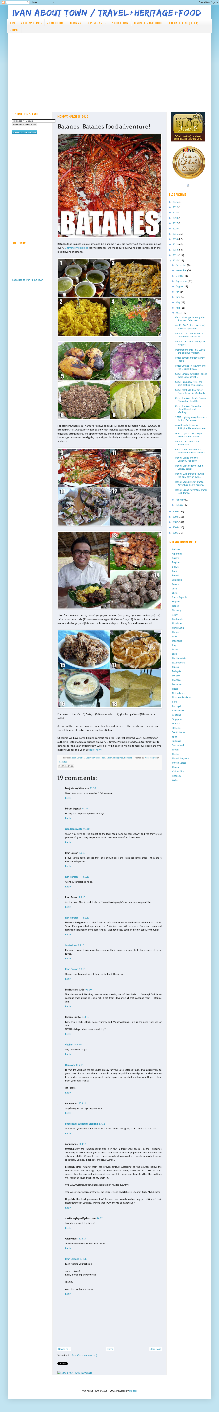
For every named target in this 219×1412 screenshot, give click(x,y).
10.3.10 (85, 1017)
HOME (12, 23)
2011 (175, 255)
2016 (175, 229)
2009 (175, 511)
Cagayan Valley (93, 758)
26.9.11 (82, 1103)
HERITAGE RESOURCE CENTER (148, 23)
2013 (175, 244)
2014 (175, 239)
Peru (174, 702)
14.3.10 (77, 1044)
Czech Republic (179, 597)
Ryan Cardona (72, 1259)
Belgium (176, 562)
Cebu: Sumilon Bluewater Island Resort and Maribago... (188, 409)
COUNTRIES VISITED (96, 23)
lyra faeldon (71, 945)
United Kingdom (180, 758)
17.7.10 (79, 1065)
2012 (175, 250)
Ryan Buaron (71, 969)
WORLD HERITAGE (120, 23)
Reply (68, 798)
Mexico (176, 676)
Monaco (176, 680)
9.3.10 (93, 788)
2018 (175, 218)
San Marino (178, 710)
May (178, 302)
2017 (175, 223)
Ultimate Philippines (76, 248)
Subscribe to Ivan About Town (27, 280)
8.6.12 (100, 1218)
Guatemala (177, 619)
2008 (175, 517)
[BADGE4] (189, 182)
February (180, 500)
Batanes (80, 758)
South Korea (178, 732)
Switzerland (178, 745)
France (175, 606)
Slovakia (176, 723)
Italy (174, 645)
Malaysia (176, 671)
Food (103, 758)
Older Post (155, 1349)
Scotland (176, 715)
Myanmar (177, 684)
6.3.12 (102, 1124)
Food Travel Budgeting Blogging (81, 1124)
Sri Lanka (176, 741)
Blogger (133, 1391)
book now (95, 750)
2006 (175, 527)
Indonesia (177, 641)
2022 (175, 207)
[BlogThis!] (63, 766)
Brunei (175, 575)
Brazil (174, 571)
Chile (174, 589)
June (178, 297)
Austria (175, 558)
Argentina (177, 554)
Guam (175, 615)
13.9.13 (83, 1259)
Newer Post (64, 1349)
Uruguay (176, 767)
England (176, 601)
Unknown (70, 1065)
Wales (175, 780)
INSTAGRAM (75, 23)
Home (110, 1349)
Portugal (176, 706)
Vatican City (178, 771)
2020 (175, 212)
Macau (175, 667)
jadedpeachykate (73, 829)
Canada (175, 584)
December (181, 265)
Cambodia (177, 580)
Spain (174, 737)
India (174, 636)
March (179, 313)
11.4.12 (82, 1144)
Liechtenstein (179, 658)
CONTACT (14, 30)
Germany (176, 610)
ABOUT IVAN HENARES (31, 23)
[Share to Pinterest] (72, 766)
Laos (174, 654)
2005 (175, 533)
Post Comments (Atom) (84, 1355)
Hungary (176, 632)
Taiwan (175, 750)
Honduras (177, 623)
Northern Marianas (181, 697)
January (180, 505)
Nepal (175, 689)
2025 (175, 202)
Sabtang (128, 758)
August (180, 286)
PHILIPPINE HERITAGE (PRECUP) (183, 23)
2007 (175, 522)
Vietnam (176, 776)
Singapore (177, 719)
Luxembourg (178, 663)
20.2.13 (82, 1239)
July (178, 292)
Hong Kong (178, 628)
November (181, 270)
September (182, 281)
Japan (175, 649)
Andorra (176, 549)
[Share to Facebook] (69, 766)
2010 (175, 260)
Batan (73, 758)
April (178, 308)
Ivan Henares (71, 877)
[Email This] (60, 766)
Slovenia (176, 728)
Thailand (176, 754)
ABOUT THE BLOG (55, 23)
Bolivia (175, 567)
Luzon (109, 758)
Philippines (118, 758)
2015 (175, 234)
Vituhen (69, 1044)
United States (179, 763)
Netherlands (178, 693)
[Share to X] (66, 766)
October (180, 276)
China (174, 593)
